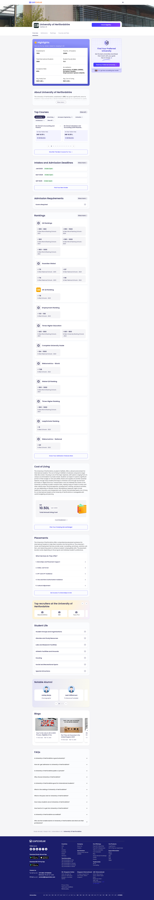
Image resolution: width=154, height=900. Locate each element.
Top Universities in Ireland (68, 866)
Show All (50, 120)
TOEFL (110, 854)
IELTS (94, 863)
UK (62, 848)
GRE (110, 858)
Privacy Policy (65, 885)
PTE (110, 857)
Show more (82, 163)
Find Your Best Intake (61, 188)
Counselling (96, 865)
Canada (64, 850)
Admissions (44, 33)
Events (94, 859)
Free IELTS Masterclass (99, 848)
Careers (79, 848)
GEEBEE (79, 854)
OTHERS (120, 895)
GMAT (110, 860)
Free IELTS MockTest (98, 846)
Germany (64, 855)
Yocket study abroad (82, 852)
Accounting (40, 117)
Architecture (40, 120)
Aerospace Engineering (65, 117)
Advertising (51, 117)
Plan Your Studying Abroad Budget (61, 527)
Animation (79, 117)
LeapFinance (112, 846)
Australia (64, 851)
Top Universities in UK (67, 861)
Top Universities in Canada (68, 863)
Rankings (53, 33)
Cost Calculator (97, 851)
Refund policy (65, 889)
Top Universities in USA (68, 860)
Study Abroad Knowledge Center (99, 856)
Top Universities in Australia (69, 864)
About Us (79, 846)
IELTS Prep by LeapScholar (116, 848)
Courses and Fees (63, 33)
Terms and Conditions (67, 887)
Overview (35, 33)
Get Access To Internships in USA (61, 593)
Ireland (63, 853)
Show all (83, 112)
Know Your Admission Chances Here (61, 456)
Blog (94, 853)
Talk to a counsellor (98, 850)
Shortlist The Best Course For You (60, 152)
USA (63, 846)
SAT (110, 855)
